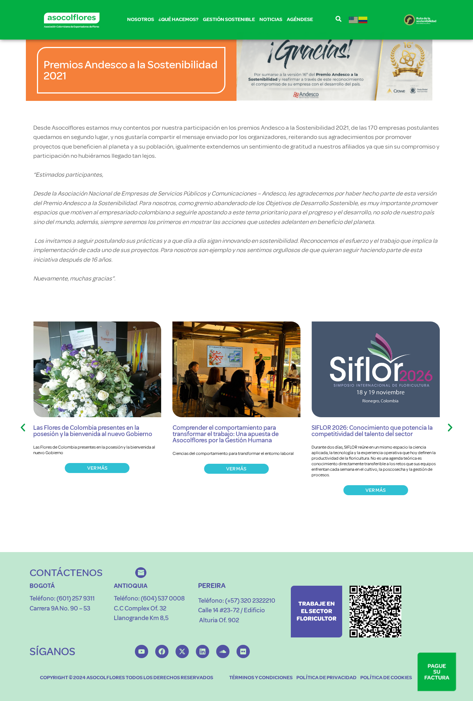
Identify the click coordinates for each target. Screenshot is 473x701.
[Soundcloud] (222, 651)
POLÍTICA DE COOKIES (386, 677)
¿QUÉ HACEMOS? (178, 19)
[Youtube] (141, 651)
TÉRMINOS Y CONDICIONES (261, 677)
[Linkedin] (202, 651)
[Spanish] (363, 20)
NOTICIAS (270, 19)
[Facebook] (162, 651)
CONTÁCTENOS (66, 572)
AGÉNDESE (300, 19)
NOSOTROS (140, 19)
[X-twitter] (182, 651)
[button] (23, 427)
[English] (353, 20)
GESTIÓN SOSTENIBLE (229, 19)
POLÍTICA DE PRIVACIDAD (326, 677)
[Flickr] (243, 651)
